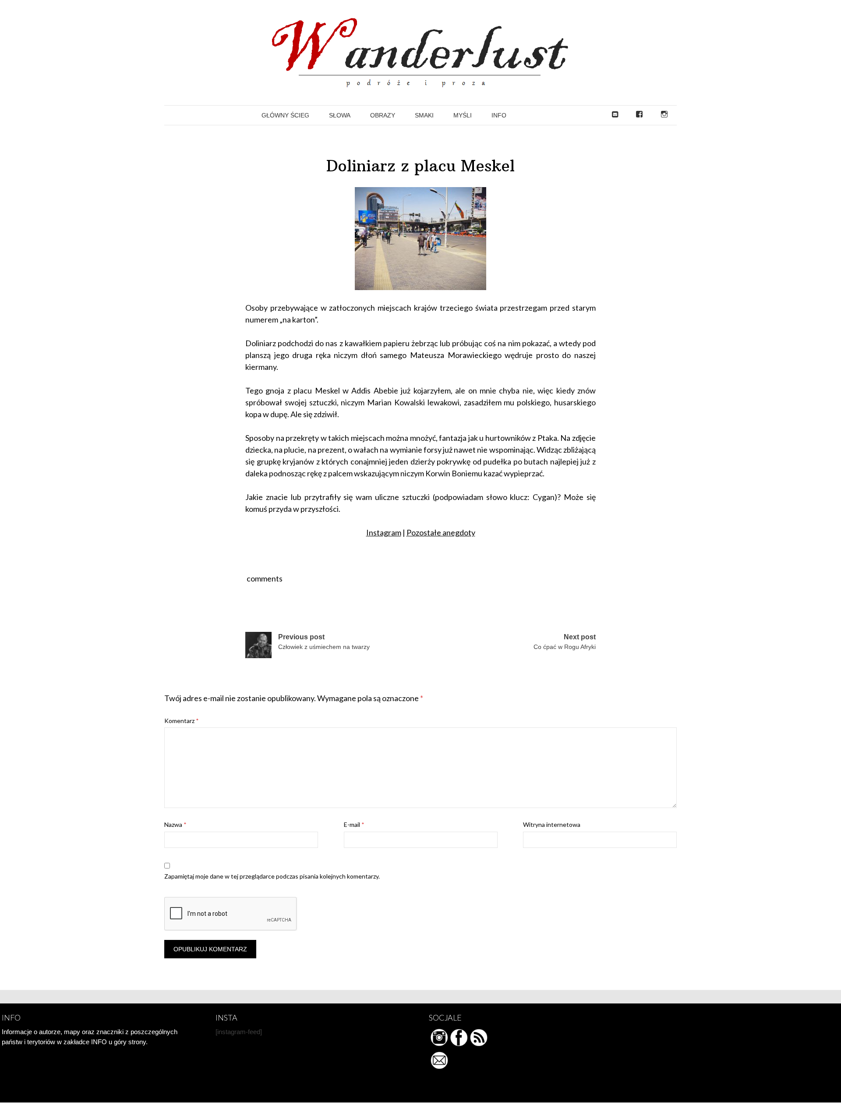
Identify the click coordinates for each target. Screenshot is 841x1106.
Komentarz (181, 720)
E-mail (354, 824)
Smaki (424, 115)
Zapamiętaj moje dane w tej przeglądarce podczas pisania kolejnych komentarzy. (272, 876)
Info (498, 115)
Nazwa (175, 824)
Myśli (462, 115)
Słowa (339, 115)
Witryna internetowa (551, 824)
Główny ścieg (285, 115)
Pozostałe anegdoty (440, 532)
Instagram (383, 532)
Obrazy (382, 115)
